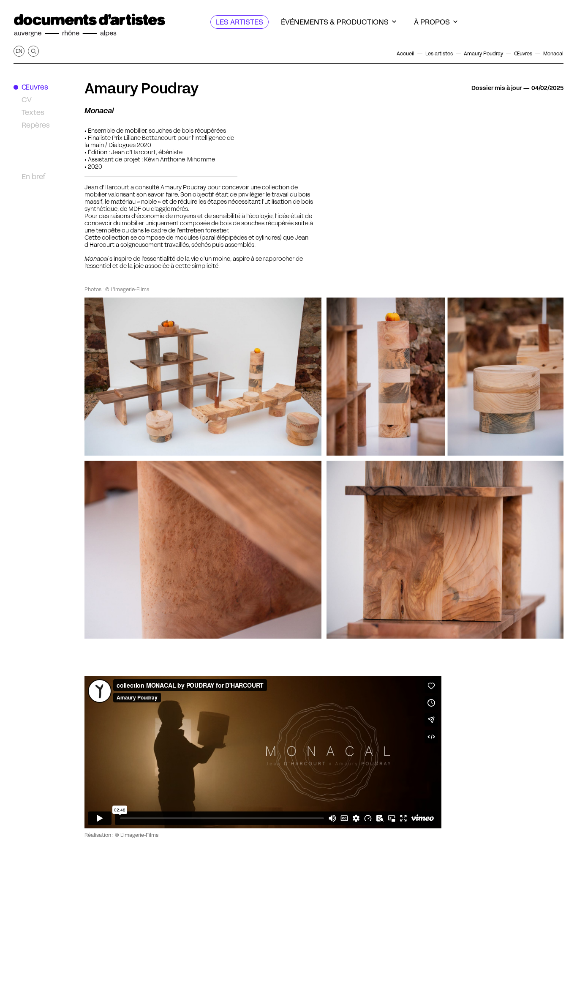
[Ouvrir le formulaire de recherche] (33, 51)
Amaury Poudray (141, 88)
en (19, 51)
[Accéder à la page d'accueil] (90, 25)
